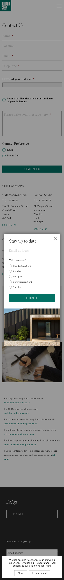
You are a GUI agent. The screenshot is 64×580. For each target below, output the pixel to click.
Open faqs (18, 514)
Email (7, 56)
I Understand (39, 573)
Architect (17, 271)
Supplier (17, 287)
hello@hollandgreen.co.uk (17, 402)
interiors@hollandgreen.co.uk (19, 433)
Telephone (10, 66)
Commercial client (22, 281)
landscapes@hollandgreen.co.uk (20, 444)
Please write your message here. (27, 114)
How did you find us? (18, 79)
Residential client (22, 265)
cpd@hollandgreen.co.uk (16, 413)
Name (7, 36)
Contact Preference (15, 143)
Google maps (9, 225)
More (48, 565)
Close (21, 573)
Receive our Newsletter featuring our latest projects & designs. (30, 100)
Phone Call (13, 155)
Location (8, 46)
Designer (17, 276)
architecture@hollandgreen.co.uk (21, 423)
